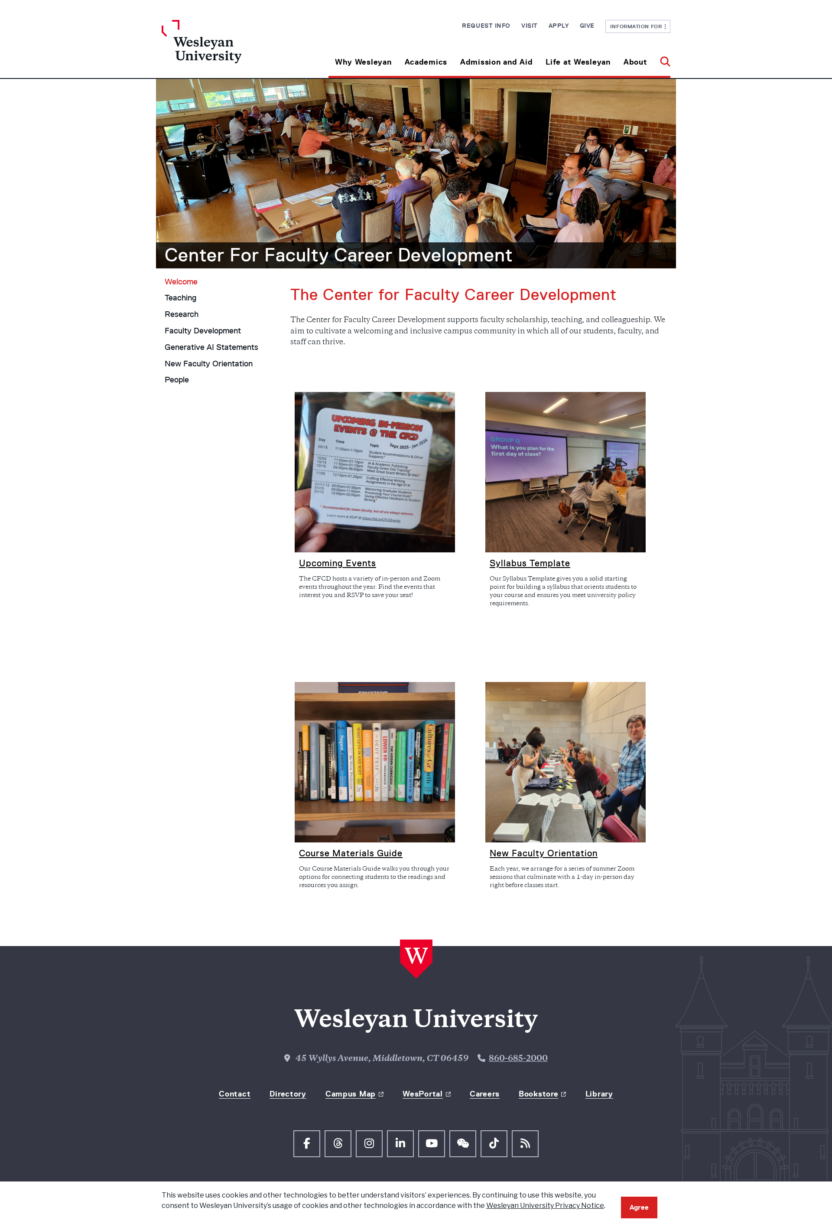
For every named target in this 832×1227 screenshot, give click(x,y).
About (635, 62)
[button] (661, 58)
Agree (639, 1207)
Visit (529, 25)
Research (181, 314)
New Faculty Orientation (209, 364)
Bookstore (538, 1094)
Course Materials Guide (351, 853)
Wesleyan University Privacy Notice (545, 1205)
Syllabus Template (530, 563)
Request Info (486, 25)
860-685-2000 (518, 1059)
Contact (234, 1094)
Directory (288, 1094)
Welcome (181, 282)
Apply (559, 25)
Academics (426, 62)
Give (587, 25)
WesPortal (422, 1094)
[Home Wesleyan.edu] (225, 49)
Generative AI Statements (211, 347)
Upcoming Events (337, 563)
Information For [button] (637, 26)
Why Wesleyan (363, 62)
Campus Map (350, 1094)
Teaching (180, 298)
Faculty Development (203, 331)
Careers (485, 1094)
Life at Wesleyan (578, 62)
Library (599, 1094)
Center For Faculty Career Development (339, 255)
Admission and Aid (496, 62)
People (177, 380)
